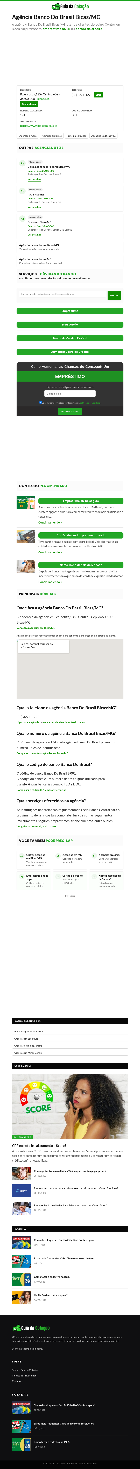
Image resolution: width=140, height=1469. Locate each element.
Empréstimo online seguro (81, 501)
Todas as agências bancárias (28, 1031)
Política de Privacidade (24, 1375)
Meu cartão (70, 324)
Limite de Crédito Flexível (70, 338)
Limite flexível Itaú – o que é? (50, 1295)
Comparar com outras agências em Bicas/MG (42, 753)
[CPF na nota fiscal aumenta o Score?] (70, 1106)
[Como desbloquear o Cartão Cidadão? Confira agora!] (21, 1242)
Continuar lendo (49, 522)
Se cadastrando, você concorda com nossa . (71, 403)
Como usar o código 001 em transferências (41, 789)
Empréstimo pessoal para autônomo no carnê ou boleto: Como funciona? (76, 1188)
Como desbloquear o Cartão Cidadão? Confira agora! (64, 1239)
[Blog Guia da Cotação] (70, 6)
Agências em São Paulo (26, 1038)
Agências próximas (52, 135)
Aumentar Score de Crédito (70, 352)
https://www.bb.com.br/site (38, 125)
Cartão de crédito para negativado (81, 535)
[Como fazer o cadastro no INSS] (21, 1279)
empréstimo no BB (56, 29)
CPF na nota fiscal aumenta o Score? (39, 1146)
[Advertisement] (70, 56)
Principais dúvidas (76, 135)
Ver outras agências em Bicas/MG (36, 627)
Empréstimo (70, 311)
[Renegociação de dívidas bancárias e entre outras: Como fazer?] (21, 1208)
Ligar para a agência (28, 722)
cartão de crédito (89, 29)
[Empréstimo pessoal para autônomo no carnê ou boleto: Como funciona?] (21, 1190)
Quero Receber (70, 411)
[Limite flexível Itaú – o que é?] (21, 1297)
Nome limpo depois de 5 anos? (81, 565)
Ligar (98, 94)
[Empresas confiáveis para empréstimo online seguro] (26, 502)
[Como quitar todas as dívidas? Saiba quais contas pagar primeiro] (21, 1173)
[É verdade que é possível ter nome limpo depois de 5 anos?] (26, 566)
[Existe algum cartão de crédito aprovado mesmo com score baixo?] (26, 536)
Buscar (114, 295)
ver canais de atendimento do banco (64, 722)
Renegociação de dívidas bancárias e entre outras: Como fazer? (70, 1205)
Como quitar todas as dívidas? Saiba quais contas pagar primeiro (71, 1170)
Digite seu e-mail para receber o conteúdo (70, 387)
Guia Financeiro (22, 1137)
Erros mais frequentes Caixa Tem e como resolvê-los (64, 1258)
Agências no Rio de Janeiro (28, 1045)
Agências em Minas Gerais (28, 1052)
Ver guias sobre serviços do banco (36, 826)
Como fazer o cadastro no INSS (52, 1276)
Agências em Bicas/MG (103, 135)
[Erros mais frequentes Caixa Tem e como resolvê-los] (21, 1261)
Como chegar (29, 103)
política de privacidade (90, 403)
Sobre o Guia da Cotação (25, 1370)
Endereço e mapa (27, 135)
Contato (16, 1381)
